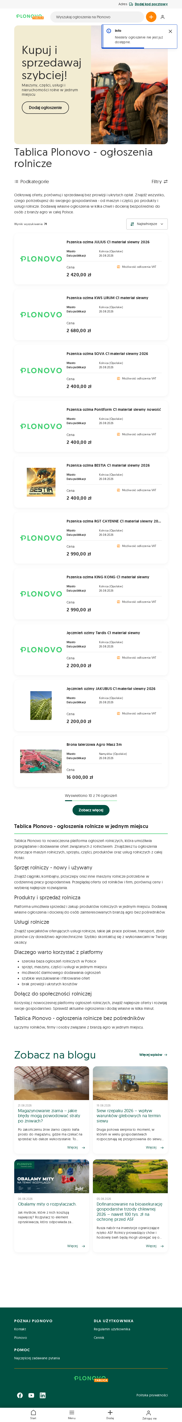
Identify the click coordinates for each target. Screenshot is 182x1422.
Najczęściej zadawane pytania (37, 1358)
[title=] (51, 1110)
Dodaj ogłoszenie (45, 107)
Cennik (99, 1338)
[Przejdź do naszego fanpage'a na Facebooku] (20, 1395)
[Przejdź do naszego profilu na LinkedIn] (42, 1395)
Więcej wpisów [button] (150, 1055)
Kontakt (20, 1329)
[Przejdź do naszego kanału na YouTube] (31, 1395)
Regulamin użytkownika (112, 1329)
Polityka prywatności (152, 1395)
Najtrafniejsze (147, 224)
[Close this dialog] (170, 31)
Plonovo (20, 1338)
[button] (71, 1415)
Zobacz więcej (91, 810)
